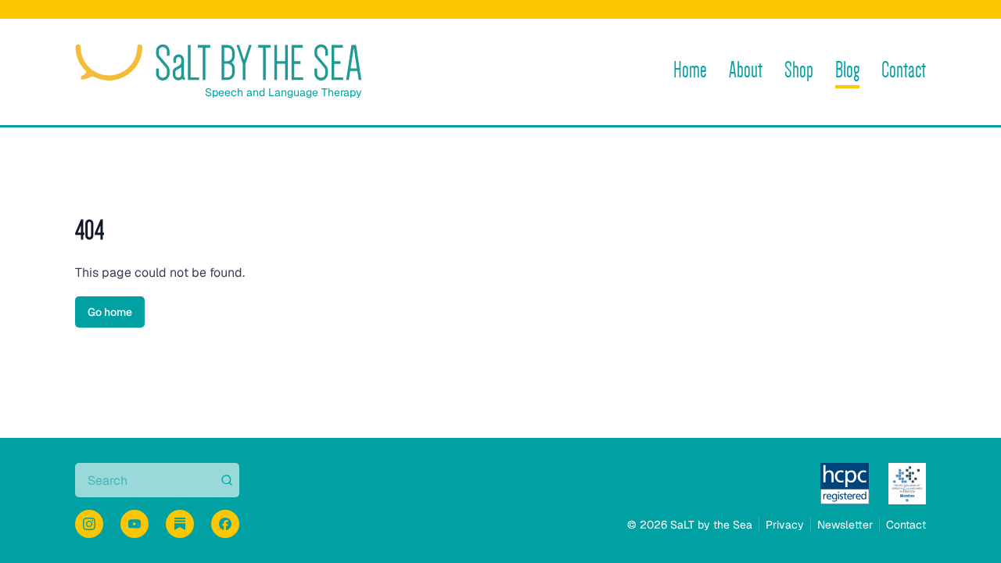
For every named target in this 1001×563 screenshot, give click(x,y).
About (745, 70)
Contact (903, 70)
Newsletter (845, 525)
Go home (110, 312)
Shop (798, 70)
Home (690, 70)
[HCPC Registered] (845, 483)
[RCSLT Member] (907, 483)
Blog (847, 70)
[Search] (225, 480)
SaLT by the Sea (711, 525)
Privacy (785, 525)
